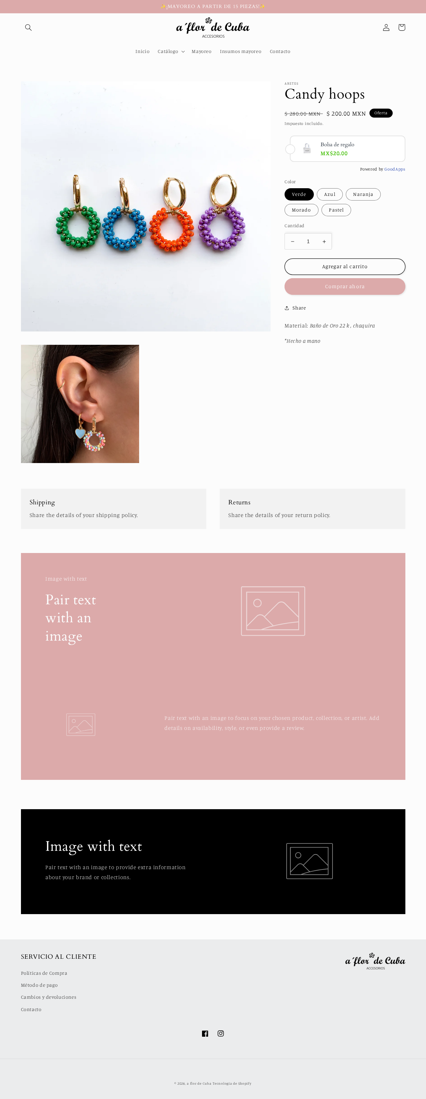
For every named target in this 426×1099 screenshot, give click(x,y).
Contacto (31, 1009)
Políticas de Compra (44, 973)
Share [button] (299, 307)
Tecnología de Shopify (232, 1083)
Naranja (363, 194)
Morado (301, 210)
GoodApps (394, 169)
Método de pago (39, 985)
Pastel (336, 210)
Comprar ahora (345, 286)
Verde (299, 194)
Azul (329, 194)
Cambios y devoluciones (49, 997)
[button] (28, 27)
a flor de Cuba (199, 1083)
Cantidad (294, 226)
